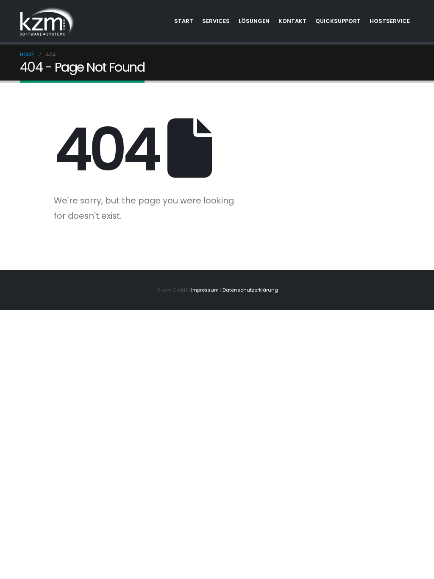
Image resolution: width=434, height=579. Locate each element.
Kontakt (292, 21)
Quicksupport (338, 21)
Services (216, 21)
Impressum (205, 290)
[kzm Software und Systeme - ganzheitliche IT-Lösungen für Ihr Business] (47, 21)
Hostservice (390, 21)
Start (183, 21)
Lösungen (254, 21)
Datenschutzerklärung (250, 290)
